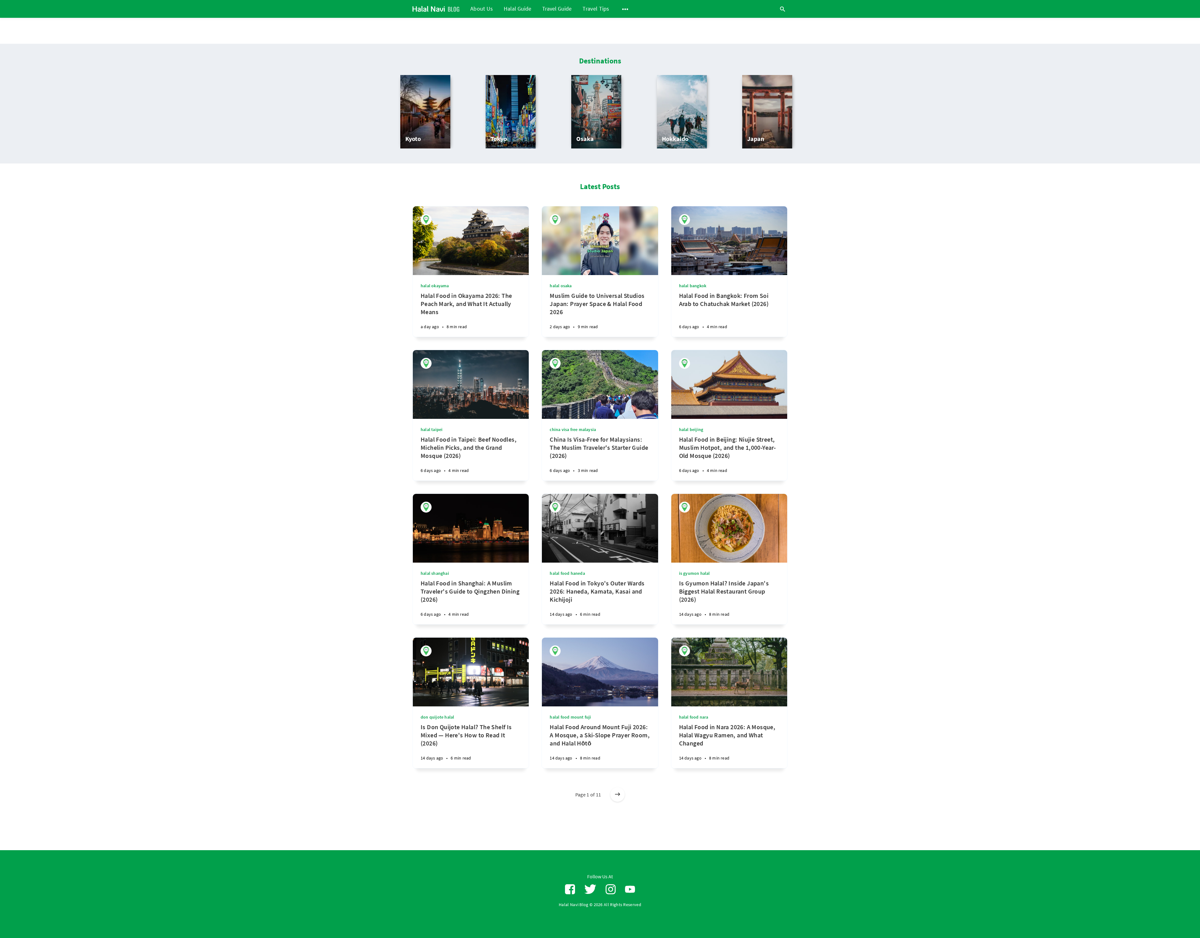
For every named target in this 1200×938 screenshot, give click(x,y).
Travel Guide (557, 9)
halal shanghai (435, 573)
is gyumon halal (694, 573)
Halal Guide (517, 9)
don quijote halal (437, 717)
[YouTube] (630, 889)
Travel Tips (595, 8)
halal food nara (693, 717)
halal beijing (691, 429)
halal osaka (561, 285)
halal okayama (435, 285)
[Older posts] (617, 794)
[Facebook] (570, 889)
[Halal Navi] (426, 219)
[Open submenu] (625, 9)
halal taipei (431, 429)
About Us (481, 8)
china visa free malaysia (573, 429)
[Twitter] (590, 889)
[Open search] (783, 9)
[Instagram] (611, 889)
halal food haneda (567, 573)
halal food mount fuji (570, 717)
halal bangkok (693, 285)
